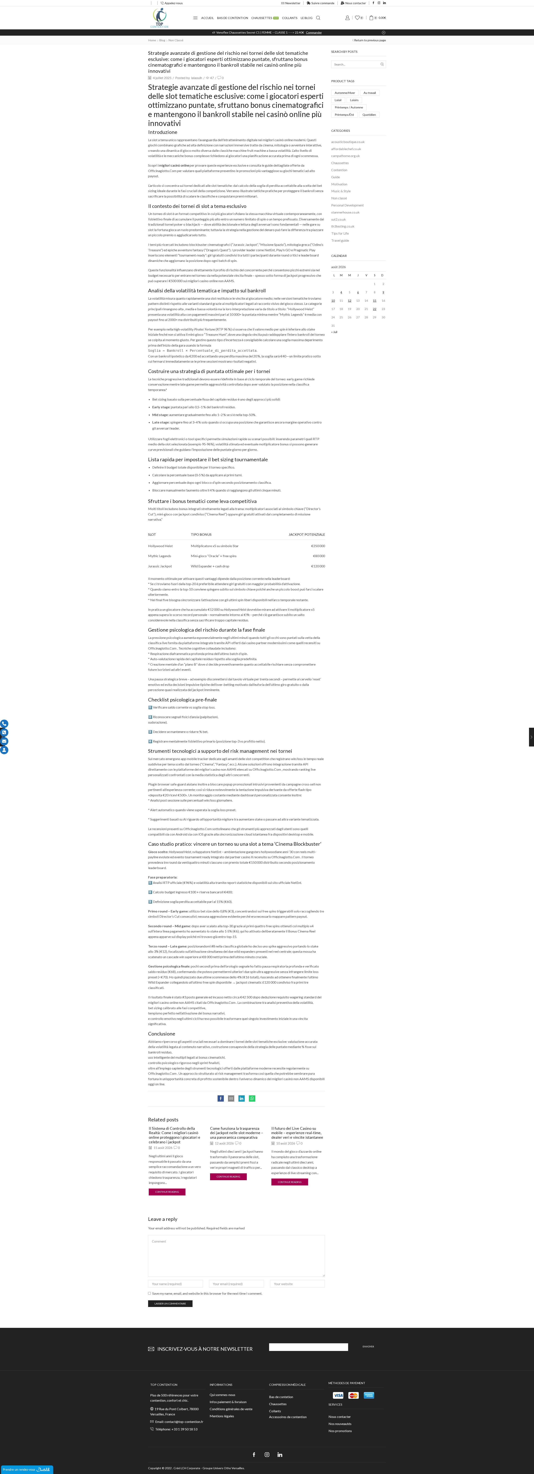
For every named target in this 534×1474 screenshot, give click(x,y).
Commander (314, 32)
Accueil (207, 18)
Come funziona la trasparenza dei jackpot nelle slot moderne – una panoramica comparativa (236, 1133)
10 (333, 300)
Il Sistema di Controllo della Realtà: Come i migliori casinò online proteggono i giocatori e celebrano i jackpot (174, 1135)
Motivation (339, 184)
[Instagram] (379, 3)
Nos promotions (340, 1431)
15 (374, 300)
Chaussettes (264, 18)
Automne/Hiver (345, 92)
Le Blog (306, 18)
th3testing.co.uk (342, 226)
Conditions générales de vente (231, 1409)
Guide (335, 177)
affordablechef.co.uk (346, 149)
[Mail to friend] (231, 1098)
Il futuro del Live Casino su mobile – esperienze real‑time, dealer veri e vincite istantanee (297, 1133)
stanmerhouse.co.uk (345, 212)
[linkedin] (241, 1098)
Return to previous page (370, 40)
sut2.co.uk (338, 219)
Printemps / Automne (349, 107)
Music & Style (341, 191)
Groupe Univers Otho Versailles (223, 1468)
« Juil (334, 332)
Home (152, 40)
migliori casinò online (174, 165)
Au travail (370, 92)
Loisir (338, 100)
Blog (162, 40)
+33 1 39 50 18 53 (184, 1429)
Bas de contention (232, 18)
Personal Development (347, 205)
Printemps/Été (344, 114)
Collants (289, 18)
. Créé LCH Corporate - (187, 1468)
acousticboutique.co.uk (348, 142)
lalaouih (196, 78)
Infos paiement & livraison (228, 1402)
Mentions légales (222, 1416)
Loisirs (354, 100)
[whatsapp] (251, 1098)
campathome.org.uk (345, 156)
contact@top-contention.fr (184, 1422)
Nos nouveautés (340, 1424)
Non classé (176, 40)
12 (349, 300)
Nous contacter (355, 3)
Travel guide (340, 240)
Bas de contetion (281, 1397)
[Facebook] (373, 3)
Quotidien (369, 114)
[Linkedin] (384, 3)
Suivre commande (322, 3)
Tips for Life (340, 233)
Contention (339, 170)
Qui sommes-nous (222, 1395)
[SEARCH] (382, 64)
